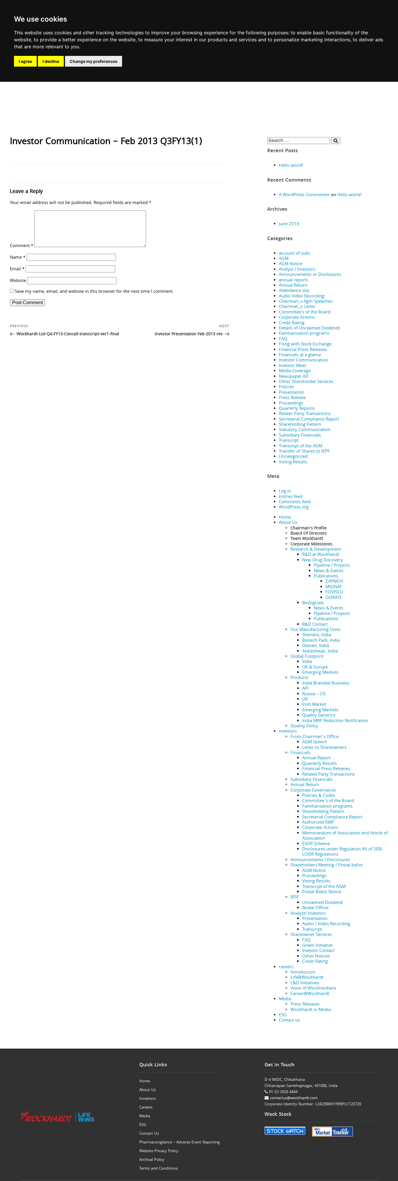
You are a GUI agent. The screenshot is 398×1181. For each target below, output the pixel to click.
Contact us (289, 1020)
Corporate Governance (313, 790)
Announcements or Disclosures (310, 275)
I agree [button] (25, 61)
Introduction (302, 972)
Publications (326, 576)
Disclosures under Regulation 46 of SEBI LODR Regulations (342, 852)
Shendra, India (316, 635)
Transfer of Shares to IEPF (304, 451)
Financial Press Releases (303, 350)
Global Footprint (306, 656)
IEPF (294, 897)
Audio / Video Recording (326, 924)
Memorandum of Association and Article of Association (345, 836)
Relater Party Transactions (305, 414)
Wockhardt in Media (310, 1010)
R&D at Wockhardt (320, 555)
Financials (300, 753)
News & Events (328, 571)
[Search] (335, 140)
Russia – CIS (314, 694)
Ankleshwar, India (320, 651)
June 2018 (289, 224)
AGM (283, 259)
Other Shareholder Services (306, 382)
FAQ (283, 339)
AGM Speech (314, 742)
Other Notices (316, 956)
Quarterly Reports (297, 408)
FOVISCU (334, 592)
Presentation (291, 392)
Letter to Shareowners (324, 747)
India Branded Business (325, 683)
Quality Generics (318, 715)
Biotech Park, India (321, 640)
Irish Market (314, 704)
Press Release (292, 398)
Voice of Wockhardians (313, 988)
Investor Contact (318, 951)
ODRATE (333, 598)
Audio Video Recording (301, 296)
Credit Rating (291, 323)
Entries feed (290, 497)
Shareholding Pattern (300, 424)
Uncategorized (293, 456)
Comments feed (295, 502)
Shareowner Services (311, 935)
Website (18, 281)
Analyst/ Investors (308, 913)
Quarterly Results (319, 763)
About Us (288, 522)
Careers (145, 1108)
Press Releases (305, 1004)
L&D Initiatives (304, 983)
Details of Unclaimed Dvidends (309, 328)
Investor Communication (303, 360)
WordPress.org (294, 507)
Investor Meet (292, 366)
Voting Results (293, 462)
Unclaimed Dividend (322, 903)
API (305, 688)
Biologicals (313, 603)
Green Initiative (317, 945)
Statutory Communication (304, 430)
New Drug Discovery (322, 560)
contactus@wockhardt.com (293, 1098)
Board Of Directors (308, 534)
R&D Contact (314, 624)
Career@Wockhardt (309, 994)
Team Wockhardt (306, 539)
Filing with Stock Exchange (305, 344)
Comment (21, 246)
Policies (286, 387)
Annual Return (293, 285)
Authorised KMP (318, 822)
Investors (288, 731)
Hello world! (291, 165)
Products (299, 678)
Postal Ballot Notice (321, 892)
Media (285, 999)
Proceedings (291, 403)
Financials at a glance (300, 355)
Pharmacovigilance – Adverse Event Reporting (179, 1142)
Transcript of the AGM (300, 446)
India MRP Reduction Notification (335, 721)
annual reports (293, 280)
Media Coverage (295, 371)
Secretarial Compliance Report (309, 419)
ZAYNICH (334, 581)
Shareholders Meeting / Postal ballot (326, 865)
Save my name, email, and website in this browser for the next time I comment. (94, 291)
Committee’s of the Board (328, 801)
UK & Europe (315, 667)
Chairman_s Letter (297, 307)
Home (285, 517)
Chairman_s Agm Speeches (305, 301)
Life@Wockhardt (306, 977)
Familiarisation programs (304, 333)
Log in (285, 491)
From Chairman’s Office (314, 737)
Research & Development (315, 549)
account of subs (294, 253)
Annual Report (316, 758)
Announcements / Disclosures (320, 860)
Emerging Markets (320, 672)
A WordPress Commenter (304, 195)
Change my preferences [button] (93, 61)
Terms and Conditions (158, 1169)
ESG (283, 1015)
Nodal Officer (315, 908)
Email (17, 269)
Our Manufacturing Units (315, 630)
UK (305, 699)
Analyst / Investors (297, 269)
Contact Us (149, 1134)
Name (17, 257)
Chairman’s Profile (308, 528)
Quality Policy (304, 726)
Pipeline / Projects (332, 565)
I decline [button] (51, 61)
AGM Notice (290, 264)
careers (286, 967)
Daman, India (315, 646)
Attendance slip (294, 291)
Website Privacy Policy (158, 1151)
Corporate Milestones (311, 544)
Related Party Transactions (328, 774)
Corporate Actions (297, 317)
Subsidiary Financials (300, 435)
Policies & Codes (318, 795)
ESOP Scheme (316, 844)
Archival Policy (151, 1160)
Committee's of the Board (304, 312)
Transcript (289, 440)
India (307, 662)
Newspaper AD (294, 376)
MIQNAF (333, 587)
